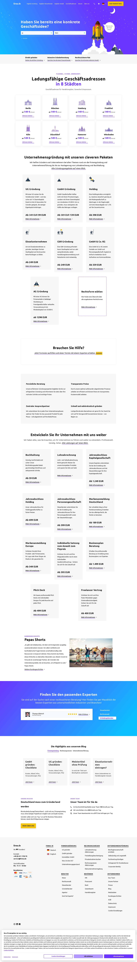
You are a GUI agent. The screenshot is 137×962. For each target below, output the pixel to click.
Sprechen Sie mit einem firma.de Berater (59, 60)
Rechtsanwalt (105, 714)
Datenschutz (7, 957)
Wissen (80, 3)
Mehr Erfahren (83, 714)
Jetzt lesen (29, 782)
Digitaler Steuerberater (46, 3)
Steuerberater (105, 710)
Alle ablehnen (88, 956)
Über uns (86, 3)
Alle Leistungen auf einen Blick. (75, 443)
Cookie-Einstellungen (58, 956)
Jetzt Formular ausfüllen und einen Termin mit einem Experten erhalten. (65, 353)
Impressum (15, 957)
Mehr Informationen (32, 219)
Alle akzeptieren (118, 956)
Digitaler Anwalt (59, 3)
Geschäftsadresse (71, 3)
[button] (51, 850)
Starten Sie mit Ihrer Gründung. (34, 60)
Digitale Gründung (32, 3)
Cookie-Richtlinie (9, 950)
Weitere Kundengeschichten (34, 669)
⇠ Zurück (24, 38)
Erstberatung (116, 3)
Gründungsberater (106, 718)
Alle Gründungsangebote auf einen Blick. (68, 168)
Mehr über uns (28, 826)
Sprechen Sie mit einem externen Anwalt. (87, 60)
